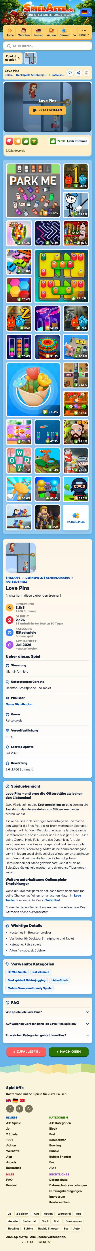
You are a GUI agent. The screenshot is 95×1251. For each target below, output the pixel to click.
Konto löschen (59, 1202)
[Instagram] (19, 1109)
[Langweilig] (9, 141)
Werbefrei (13, 1151)
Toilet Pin (52, 900)
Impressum (57, 1196)
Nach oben (70, 1052)
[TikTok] (10, 1109)
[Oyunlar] (22, 1101)
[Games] (8, 1101)
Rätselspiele (58, 75)
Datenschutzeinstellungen (68, 1185)
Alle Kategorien (60, 1123)
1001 (9, 1140)
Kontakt (12, 1185)
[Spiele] (86, 12)
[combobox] (50, 46)
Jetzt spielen (50, 110)
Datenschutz (58, 1180)
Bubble (54, 1151)
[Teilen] (78, 73)
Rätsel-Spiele (16, 581)
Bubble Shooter (60, 1157)
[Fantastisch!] (25, 141)
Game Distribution (19, 704)
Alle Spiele (13, 1123)
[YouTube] (29, 1109)
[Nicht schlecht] (17, 141)
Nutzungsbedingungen (65, 1191)
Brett (53, 1134)
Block (53, 1128)
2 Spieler (12, 1134)
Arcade (11, 1162)
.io (8, 1128)
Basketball (13, 1168)
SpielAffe (13, 577)
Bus (52, 1162)
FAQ (9, 1180)
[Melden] (86, 73)
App (9, 1157)
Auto (52, 1168)
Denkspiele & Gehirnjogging (32, 75)
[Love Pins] (30, 58)
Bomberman (57, 1140)
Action (11, 1145)
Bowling (55, 1145)
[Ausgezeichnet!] (34, 141)
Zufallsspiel (28, 1052)
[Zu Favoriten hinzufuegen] (70, 73)
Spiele (9, 75)
